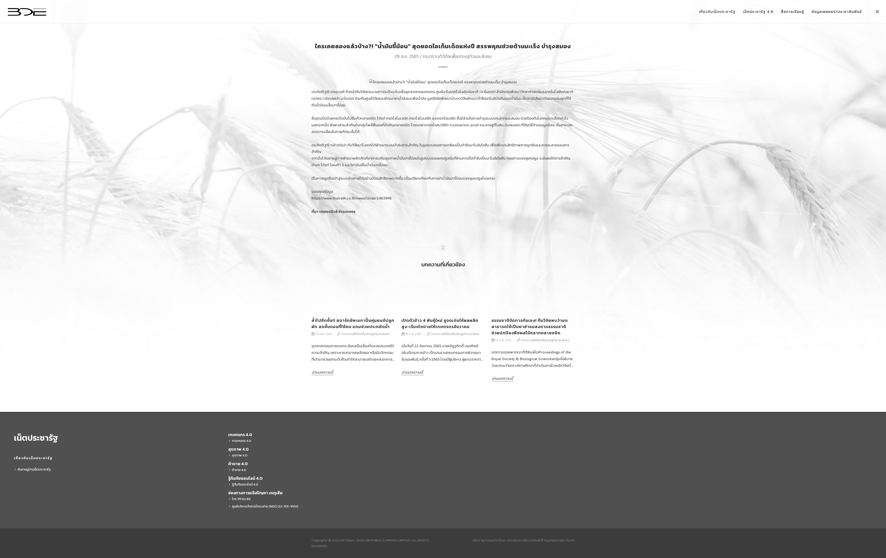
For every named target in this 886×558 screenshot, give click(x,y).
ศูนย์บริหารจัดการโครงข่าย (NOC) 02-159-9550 (265, 506)
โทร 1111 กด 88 (241, 499)
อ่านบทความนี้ (322, 372)
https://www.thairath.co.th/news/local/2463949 (351, 198)
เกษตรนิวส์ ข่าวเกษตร (337, 211)
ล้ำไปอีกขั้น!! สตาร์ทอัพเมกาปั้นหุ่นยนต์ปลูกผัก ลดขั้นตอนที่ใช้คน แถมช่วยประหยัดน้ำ (352, 323)
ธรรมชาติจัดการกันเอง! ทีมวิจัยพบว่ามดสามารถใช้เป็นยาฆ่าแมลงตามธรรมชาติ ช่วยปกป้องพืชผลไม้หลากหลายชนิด (529, 326)
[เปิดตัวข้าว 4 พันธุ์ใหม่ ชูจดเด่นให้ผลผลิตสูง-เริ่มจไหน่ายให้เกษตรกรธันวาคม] (443, 293)
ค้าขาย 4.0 (239, 470)
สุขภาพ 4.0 (239, 455)
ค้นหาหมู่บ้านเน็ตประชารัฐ (34, 469)
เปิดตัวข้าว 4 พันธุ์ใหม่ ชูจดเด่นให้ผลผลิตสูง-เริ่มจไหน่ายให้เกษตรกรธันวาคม (439, 323)
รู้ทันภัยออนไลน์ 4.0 (245, 484)
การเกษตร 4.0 (241, 440)
